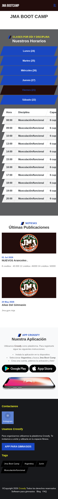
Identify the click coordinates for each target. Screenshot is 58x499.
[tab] (28, 51)
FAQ (45, 491)
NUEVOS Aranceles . (15, 260)
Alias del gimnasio (14, 304)
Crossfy (18, 346)
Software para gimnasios (23, 491)
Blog (39, 491)
